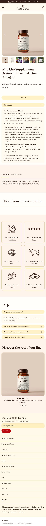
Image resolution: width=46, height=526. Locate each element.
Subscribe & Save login (8, 455)
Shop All (4, 500)
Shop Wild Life (6, 483)
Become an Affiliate (7, 444)
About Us (4, 449)
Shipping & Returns (7, 438)
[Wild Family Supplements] (23, 7)
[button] (23, 98)
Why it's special (16, 175)
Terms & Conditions (7, 466)
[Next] (41, 35)
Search (3, 461)
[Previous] (5, 35)
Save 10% (4, 489)
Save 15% (4, 494)
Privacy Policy (5, 472)
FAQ (2, 477)
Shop (9, 1)
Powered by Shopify (6, 523)
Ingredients (5, 175)
